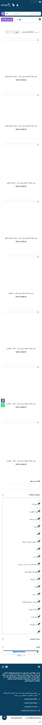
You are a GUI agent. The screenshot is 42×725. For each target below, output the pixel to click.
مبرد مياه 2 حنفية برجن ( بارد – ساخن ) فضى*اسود (21, 238)
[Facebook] (6, 667)
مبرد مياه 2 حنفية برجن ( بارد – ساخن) (21, 293)
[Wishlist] (13, 5)
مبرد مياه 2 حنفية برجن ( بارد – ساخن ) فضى (21, 183)
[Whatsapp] (3, 667)
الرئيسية (36, 32)
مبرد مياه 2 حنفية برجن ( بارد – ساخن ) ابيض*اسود (21, 76)
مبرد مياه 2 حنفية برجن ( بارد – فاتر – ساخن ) (21, 348)
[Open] (17, 19)
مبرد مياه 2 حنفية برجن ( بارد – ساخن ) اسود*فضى (21, 126)
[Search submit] (3, 14)
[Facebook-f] (3, 401)
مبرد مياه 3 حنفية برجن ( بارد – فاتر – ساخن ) (21, 461)
